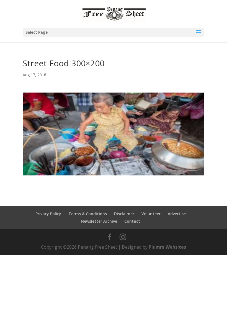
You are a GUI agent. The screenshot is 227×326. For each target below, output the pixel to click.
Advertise (177, 213)
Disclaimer (124, 213)
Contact (132, 221)
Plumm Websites (167, 247)
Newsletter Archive (99, 221)
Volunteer (151, 213)
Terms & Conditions (87, 213)
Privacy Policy (48, 213)
